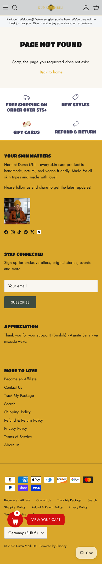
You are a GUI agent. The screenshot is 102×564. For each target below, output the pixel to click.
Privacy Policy (15, 428)
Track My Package (19, 395)
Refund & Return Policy (23, 420)
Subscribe (20, 302)
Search (9, 404)
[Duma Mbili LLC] (51, 8)
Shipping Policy (17, 412)
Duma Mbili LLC (26, 546)
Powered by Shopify (52, 546)
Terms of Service (18, 437)
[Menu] (6, 7)
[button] (15, 519)
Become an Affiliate (20, 379)
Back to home (51, 72)
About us (11, 445)
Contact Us (13, 387)
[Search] (17, 7)
